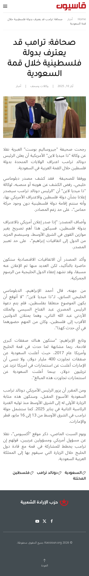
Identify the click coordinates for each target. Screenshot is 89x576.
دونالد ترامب (47, 473)
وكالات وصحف (39, 86)
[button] (5, 6)
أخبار (18, 86)
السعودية (73, 473)
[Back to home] (71, 6)
